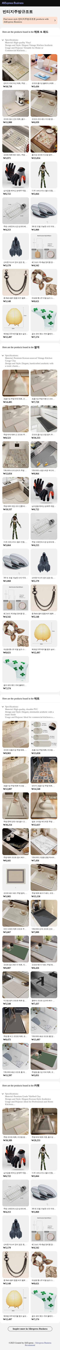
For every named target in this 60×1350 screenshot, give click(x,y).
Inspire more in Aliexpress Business (30, 1329)
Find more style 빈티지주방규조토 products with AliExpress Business (26, 20)
